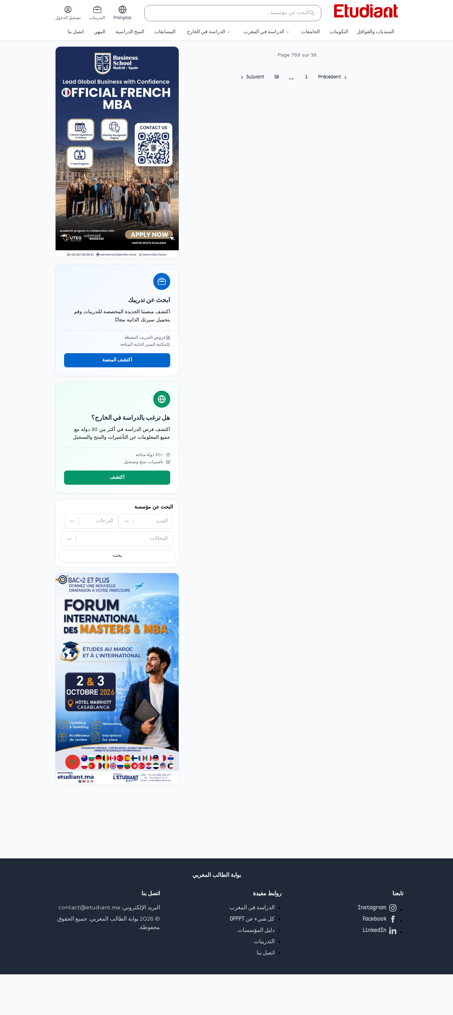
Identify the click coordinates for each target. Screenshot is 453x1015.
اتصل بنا (76, 32)
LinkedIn (374, 930)
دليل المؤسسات (256, 930)
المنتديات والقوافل (375, 32)
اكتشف (117, 477)
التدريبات (264, 941)
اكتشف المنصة (117, 360)
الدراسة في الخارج (206, 32)
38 (276, 77)
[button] (232, 13)
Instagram (372, 907)
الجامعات (310, 32)
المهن (99, 32)
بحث (117, 555)
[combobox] (167, 521)
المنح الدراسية (129, 32)
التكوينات (339, 32)
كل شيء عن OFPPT (252, 919)
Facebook (374, 919)
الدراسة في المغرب (263, 32)
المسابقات (165, 32)
